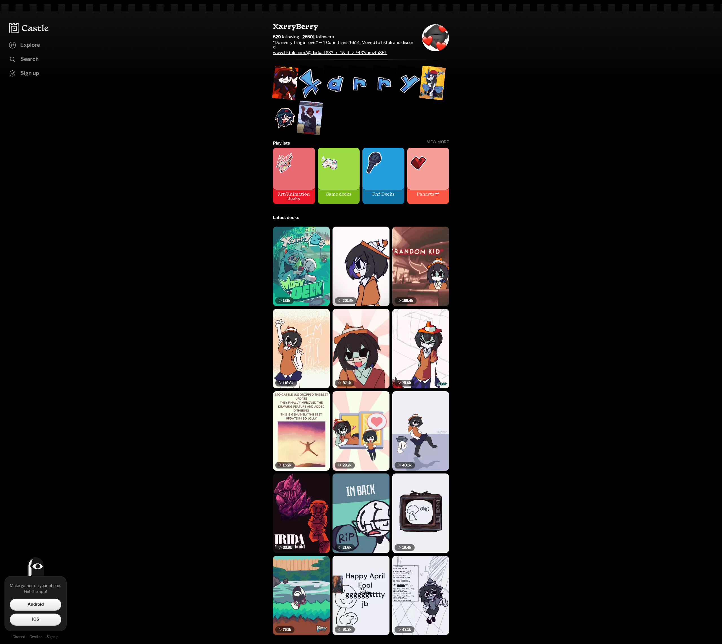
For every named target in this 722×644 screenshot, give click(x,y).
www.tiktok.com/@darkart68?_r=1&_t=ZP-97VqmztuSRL (330, 52)
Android (36, 604)
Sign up (52, 637)
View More (438, 142)
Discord (19, 637)
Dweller (36, 637)
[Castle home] (29, 28)
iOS (35, 619)
